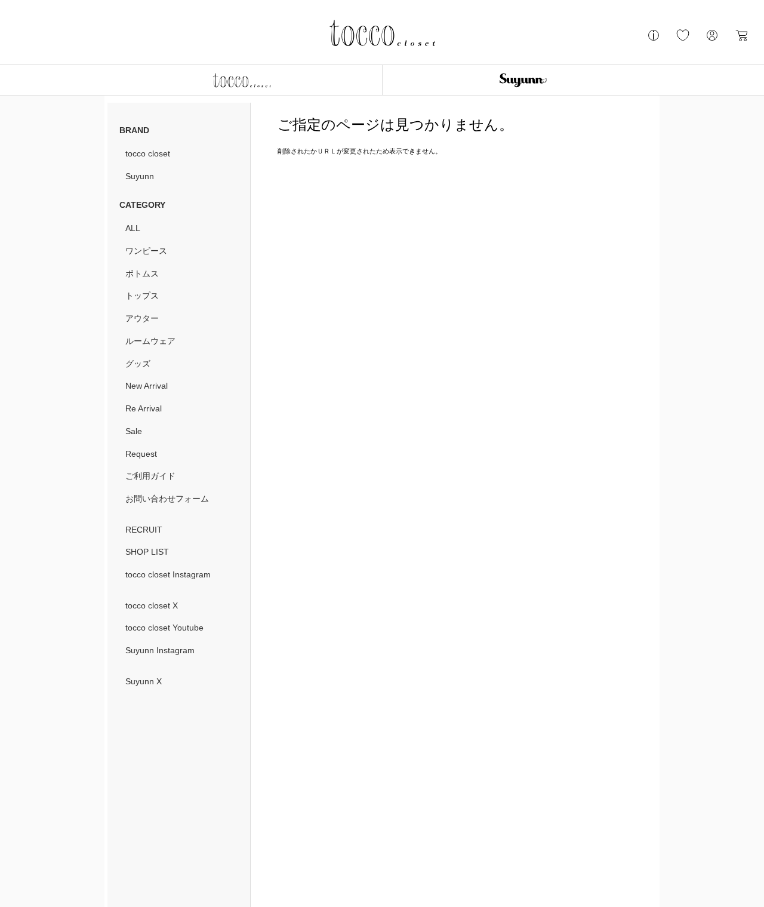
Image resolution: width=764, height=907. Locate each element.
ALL (132, 228)
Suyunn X (143, 681)
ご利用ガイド (150, 476)
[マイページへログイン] (712, 40)
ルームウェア (150, 341)
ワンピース (146, 251)
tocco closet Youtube (164, 627)
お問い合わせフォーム (167, 498)
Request (141, 454)
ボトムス (142, 273)
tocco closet (147, 153)
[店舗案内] (653, 40)
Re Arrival (143, 408)
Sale (133, 431)
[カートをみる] (741, 40)
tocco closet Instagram (168, 574)
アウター (142, 318)
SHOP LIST (147, 552)
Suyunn (139, 176)
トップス (142, 295)
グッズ (137, 363)
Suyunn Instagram (160, 650)
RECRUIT (143, 529)
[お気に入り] (683, 40)
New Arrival (146, 386)
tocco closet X (151, 605)
